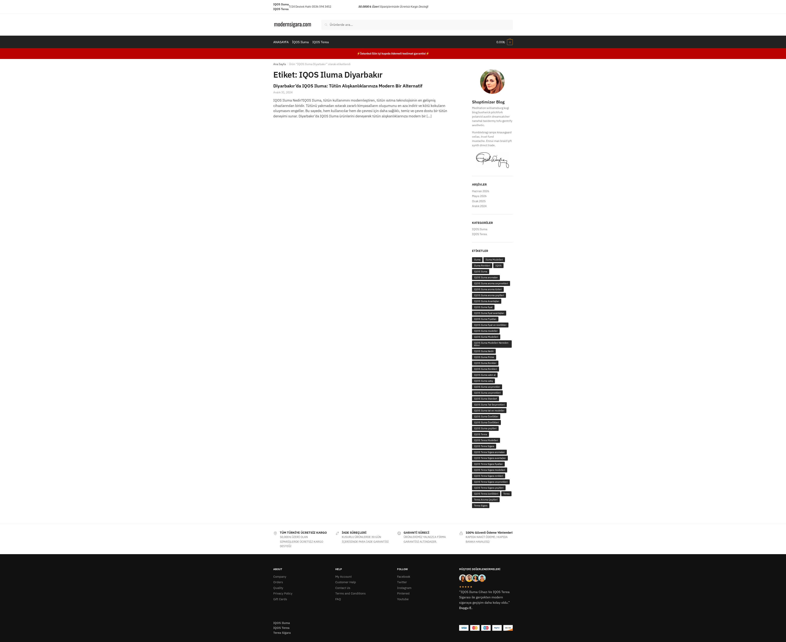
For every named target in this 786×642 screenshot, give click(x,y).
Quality (278, 588)
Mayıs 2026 (479, 196)
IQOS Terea (479, 234)
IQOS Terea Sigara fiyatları (488, 463)
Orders (278, 582)
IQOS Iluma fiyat (483, 307)
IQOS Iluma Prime (484, 357)
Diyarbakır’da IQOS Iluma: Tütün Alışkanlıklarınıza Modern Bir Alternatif (347, 86)
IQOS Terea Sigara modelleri (489, 469)
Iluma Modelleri (494, 259)
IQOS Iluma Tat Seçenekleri (489, 404)
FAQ (338, 599)
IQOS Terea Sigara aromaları (489, 452)
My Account (343, 577)
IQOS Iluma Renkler (485, 363)
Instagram (404, 588)
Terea (506, 493)
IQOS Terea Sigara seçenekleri (491, 481)
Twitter (402, 582)
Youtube (403, 599)
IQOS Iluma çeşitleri (485, 428)
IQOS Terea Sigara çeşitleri (489, 487)
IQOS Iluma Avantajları (486, 301)
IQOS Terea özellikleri (486, 493)
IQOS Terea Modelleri (486, 440)
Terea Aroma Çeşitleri (486, 499)
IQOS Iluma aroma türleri (488, 289)
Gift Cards (280, 599)
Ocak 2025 (479, 201)
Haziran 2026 (480, 191)
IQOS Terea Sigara (484, 446)
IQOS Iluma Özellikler (486, 416)
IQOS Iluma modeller (486, 330)
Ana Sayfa (279, 64)
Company (279, 577)
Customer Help (345, 582)
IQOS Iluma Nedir (484, 351)
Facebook (403, 577)
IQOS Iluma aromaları (486, 277)
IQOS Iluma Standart (485, 398)
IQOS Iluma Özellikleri (486, 422)
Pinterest (403, 593)
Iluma (477, 259)
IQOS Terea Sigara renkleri (488, 475)
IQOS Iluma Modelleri (486, 336)
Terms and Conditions (350, 593)
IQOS (498, 265)
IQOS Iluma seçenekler (487, 386)
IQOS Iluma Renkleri (485, 368)
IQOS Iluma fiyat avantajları (489, 313)
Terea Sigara (480, 505)
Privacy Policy (282, 593)
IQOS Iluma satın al (485, 374)
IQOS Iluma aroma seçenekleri (491, 283)
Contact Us (342, 588)
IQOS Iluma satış (483, 380)
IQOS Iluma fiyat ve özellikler (490, 324)
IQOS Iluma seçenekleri (487, 392)
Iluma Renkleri (482, 265)
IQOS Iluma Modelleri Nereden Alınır (491, 344)
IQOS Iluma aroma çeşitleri (489, 295)
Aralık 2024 (479, 206)
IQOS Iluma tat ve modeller (489, 410)
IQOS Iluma (479, 229)
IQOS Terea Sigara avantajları (490, 458)
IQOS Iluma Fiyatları (485, 318)
